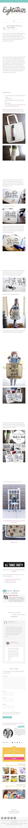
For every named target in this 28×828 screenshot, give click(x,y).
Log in (20, 824)
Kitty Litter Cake (14, 542)
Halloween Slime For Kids (10, 580)
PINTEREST (14, 571)
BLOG (12, 569)
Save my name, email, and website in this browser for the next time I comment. (12, 713)
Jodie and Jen (13, 595)
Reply (7, 636)
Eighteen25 (14, 10)
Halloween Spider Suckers (10, 582)
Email (4, 697)
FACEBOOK (22, 569)
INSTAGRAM (16, 569)
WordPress (15, 824)
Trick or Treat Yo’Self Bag (13, 106)
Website (4, 704)
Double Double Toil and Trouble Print (13, 579)
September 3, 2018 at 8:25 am (14, 623)
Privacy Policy (14, 809)
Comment (5, 676)
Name (4, 691)
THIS (21, 95)
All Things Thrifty (19, 33)
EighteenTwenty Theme (16, 823)
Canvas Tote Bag (8, 100)
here (15, 57)
